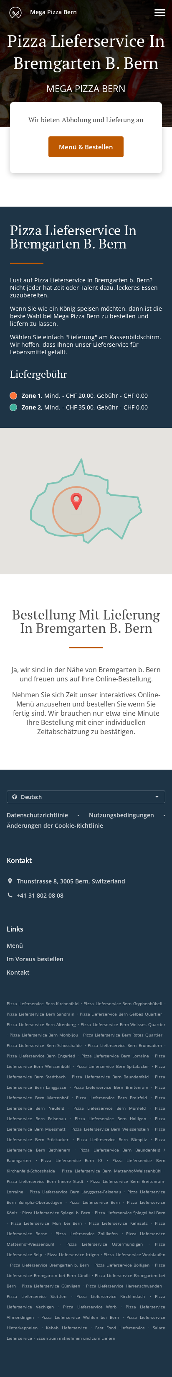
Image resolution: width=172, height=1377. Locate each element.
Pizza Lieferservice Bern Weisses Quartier (123, 1024)
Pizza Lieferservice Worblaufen (134, 1254)
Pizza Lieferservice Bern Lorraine (115, 1056)
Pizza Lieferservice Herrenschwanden (124, 1286)
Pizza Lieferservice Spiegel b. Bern (56, 1213)
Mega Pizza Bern (52, 12)
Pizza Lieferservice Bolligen (121, 1265)
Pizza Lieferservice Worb (89, 1307)
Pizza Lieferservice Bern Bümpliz (112, 1139)
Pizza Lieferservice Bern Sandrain (40, 1014)
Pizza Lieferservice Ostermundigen (104, 1244)
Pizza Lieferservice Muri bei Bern (46, 1223)
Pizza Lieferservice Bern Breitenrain (110, 1087)
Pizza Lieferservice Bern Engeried (41, 1056)
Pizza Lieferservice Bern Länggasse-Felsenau (75, 1192)
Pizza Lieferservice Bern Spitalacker (112, 1066)
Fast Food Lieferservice (121, 1328)
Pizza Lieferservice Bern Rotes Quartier (122, 1035)
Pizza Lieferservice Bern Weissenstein (110, 1129)
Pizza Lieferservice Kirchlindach (110, 1296)
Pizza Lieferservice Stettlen (36, 1296)
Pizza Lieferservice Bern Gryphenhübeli (122, 1003)
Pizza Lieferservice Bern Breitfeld (111, 1098)
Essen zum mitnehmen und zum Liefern (75, 1338)
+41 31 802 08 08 (40, 895)
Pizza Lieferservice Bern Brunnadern (125, 1045)
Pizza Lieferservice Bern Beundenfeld (110, 1077)
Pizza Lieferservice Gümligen (51, 1286)
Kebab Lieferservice (68, 1328)
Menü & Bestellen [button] (86, 147)
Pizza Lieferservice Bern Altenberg (41, 1024)
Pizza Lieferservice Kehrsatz (118, 1223)
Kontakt (18, 972)
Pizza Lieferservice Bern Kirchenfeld (42, 1003)
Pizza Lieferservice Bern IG (71, 1160)
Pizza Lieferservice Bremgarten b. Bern (49, 1265)
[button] (159, 12)
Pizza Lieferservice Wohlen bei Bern (80, 1317)
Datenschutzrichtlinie (37, 815)
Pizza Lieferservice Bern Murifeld (109, 1108)
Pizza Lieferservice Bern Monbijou (44, 1035)
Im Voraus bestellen (35, 959)
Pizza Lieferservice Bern (94, 1202)
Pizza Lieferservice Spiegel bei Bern (130, 1213)
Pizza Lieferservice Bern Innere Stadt (45, 1181)
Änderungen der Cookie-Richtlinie (55, 825)
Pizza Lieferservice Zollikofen (87, 1233)
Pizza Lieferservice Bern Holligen (110, 1118)
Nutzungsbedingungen (121, 815)
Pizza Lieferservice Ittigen (73, 1254)
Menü (15, 946)
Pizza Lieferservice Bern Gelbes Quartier (121, 1014)
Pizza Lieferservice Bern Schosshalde (44, 1045)
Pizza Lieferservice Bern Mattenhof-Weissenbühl (112, 1171)
